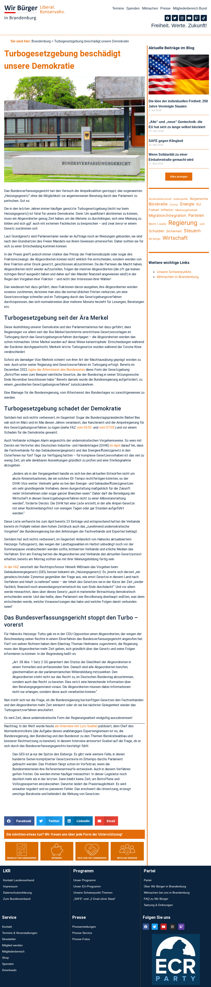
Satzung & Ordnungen (158, 905)
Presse (165, 8)
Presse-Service (82, 933)
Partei (147, 880)
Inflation (167, 210)
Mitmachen (150, 8)
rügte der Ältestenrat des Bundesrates (56, 370)
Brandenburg (41, 41)
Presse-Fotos (81, 939)
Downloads (9, 970)
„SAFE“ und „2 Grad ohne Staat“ (94, 898)
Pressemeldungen (84, 926)
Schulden (156, 231)
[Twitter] (175, 18)
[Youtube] (189, 18)
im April (115, 445)
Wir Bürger (155, 238)
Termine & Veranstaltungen (19, 933)
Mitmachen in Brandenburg (178, 277)
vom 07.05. (107, 427)
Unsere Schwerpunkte (174, 272)
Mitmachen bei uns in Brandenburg (167, 892)
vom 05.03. (84, 427)
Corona (174, 204)
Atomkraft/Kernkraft (160, 198)
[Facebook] (168, 18)
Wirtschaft (175, 238)
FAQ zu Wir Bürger (156, 898)
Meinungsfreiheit (186, 210)
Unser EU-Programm (87, 886)
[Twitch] (196, 18)
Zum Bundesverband (16, 898)
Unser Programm (84, 880)
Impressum (10, 886)
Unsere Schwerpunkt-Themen (93, 892)
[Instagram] (182, 18)
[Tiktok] (204, 18)
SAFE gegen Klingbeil (166, 141)
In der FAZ (11, 567)
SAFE (202, 224)
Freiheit (154, 210)
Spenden (133, 8)
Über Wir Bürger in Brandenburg (165, 886)
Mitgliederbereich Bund (190, 8)
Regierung (182, 222)
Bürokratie (158, 203)
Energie (187, 203)
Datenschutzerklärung (17, 892)
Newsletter (9, 939)
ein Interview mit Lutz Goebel (76, 726)
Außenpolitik (180, 198)
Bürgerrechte (199, 199)
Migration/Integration (167, 215)
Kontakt (7, 926)
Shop (5, 957)
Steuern (192, 230)
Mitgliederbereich (13, 951)
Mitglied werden (12, 945)
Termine (118, 8)
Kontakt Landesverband (18, 880)
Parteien (196, 215)
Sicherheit (174, 231)
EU (198, 204)
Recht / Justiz (157, 223)
